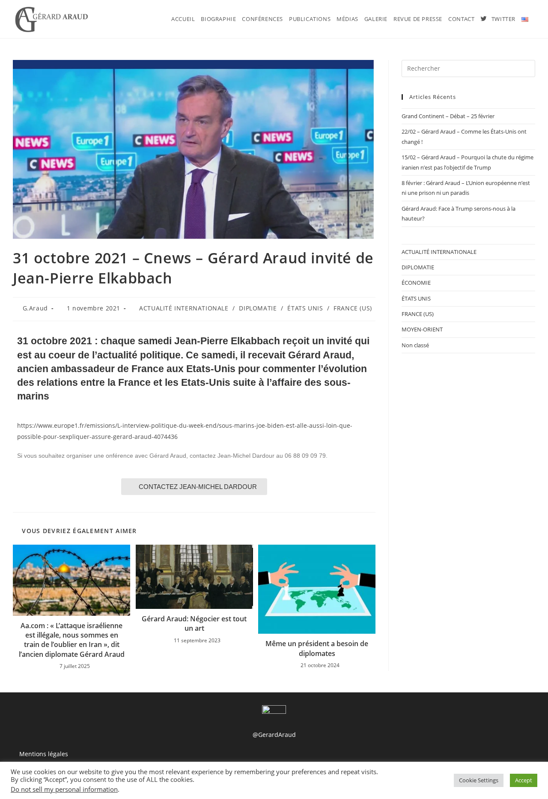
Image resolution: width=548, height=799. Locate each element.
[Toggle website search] (536, 19)
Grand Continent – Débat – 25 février (448, 116)
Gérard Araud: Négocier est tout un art (194, 623)
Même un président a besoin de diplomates (316, 648)
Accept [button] (523, 780)
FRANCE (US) (353, 308)
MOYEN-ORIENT (422, 329)
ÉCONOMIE (416, 282)
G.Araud (35, 308)
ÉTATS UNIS (305, 308)
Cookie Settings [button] (478, 780)
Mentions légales (43, 754)
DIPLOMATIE (258, 308)
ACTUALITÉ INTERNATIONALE (183, 308)
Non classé (415, 345)
